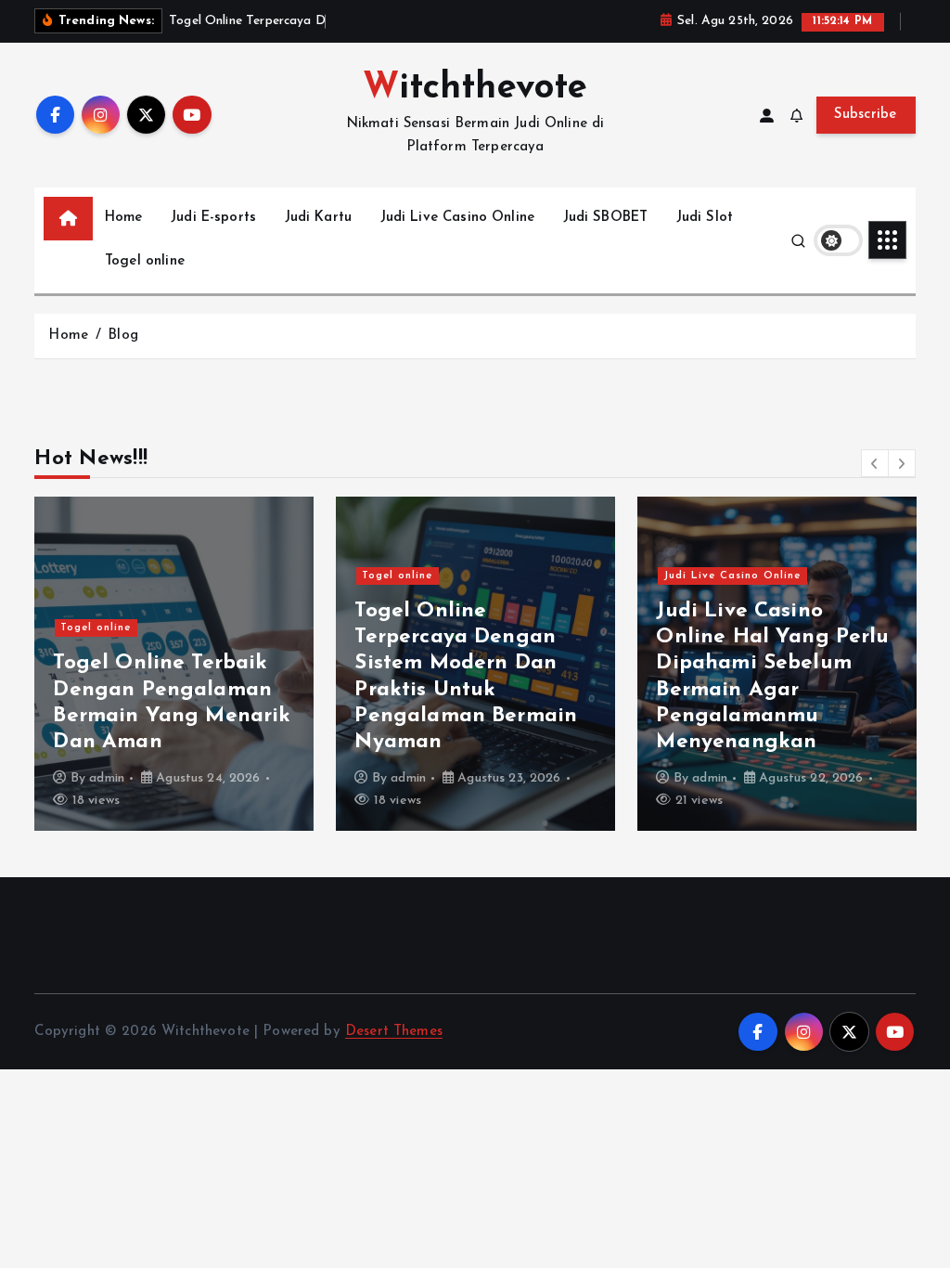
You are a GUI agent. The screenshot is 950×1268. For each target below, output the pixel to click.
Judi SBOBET (605, 218)
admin (106, 778)
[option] (174, 664)
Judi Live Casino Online (457, 218)
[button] (875, 463)
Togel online (145, 261)
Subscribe (865, 115)
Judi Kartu (319, 218)
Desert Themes (394, 1032)
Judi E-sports (213, 218)
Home (124, 218)
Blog (123, 336)
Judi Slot (704, 218)
